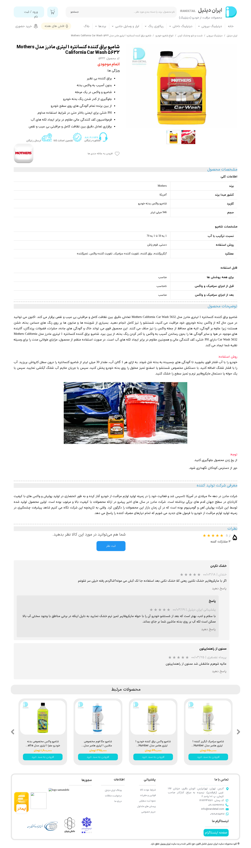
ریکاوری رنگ (156, 26)
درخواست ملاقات (113, 796)
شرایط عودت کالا (148, 790)
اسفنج (150, 368)
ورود (35, 12)
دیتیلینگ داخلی (182, 26)
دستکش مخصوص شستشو (177, 368)
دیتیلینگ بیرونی (211, 26)
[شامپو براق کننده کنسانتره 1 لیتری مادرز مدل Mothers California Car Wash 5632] (181, 86)
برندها (102, 26)
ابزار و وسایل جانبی (127, 26)
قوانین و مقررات (148, 795)
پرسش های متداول (146, 806)
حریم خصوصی (148, 812)
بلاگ (86, 26)
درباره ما (118, 801)
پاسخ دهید (219, 588)
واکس (162, 328)
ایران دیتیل (165, 844)
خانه (231, 26)
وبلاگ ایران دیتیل (113, 790)
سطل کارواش (37, 362)
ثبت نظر (111, 546)
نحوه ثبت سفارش (147, 801)
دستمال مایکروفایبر (209, 374)
